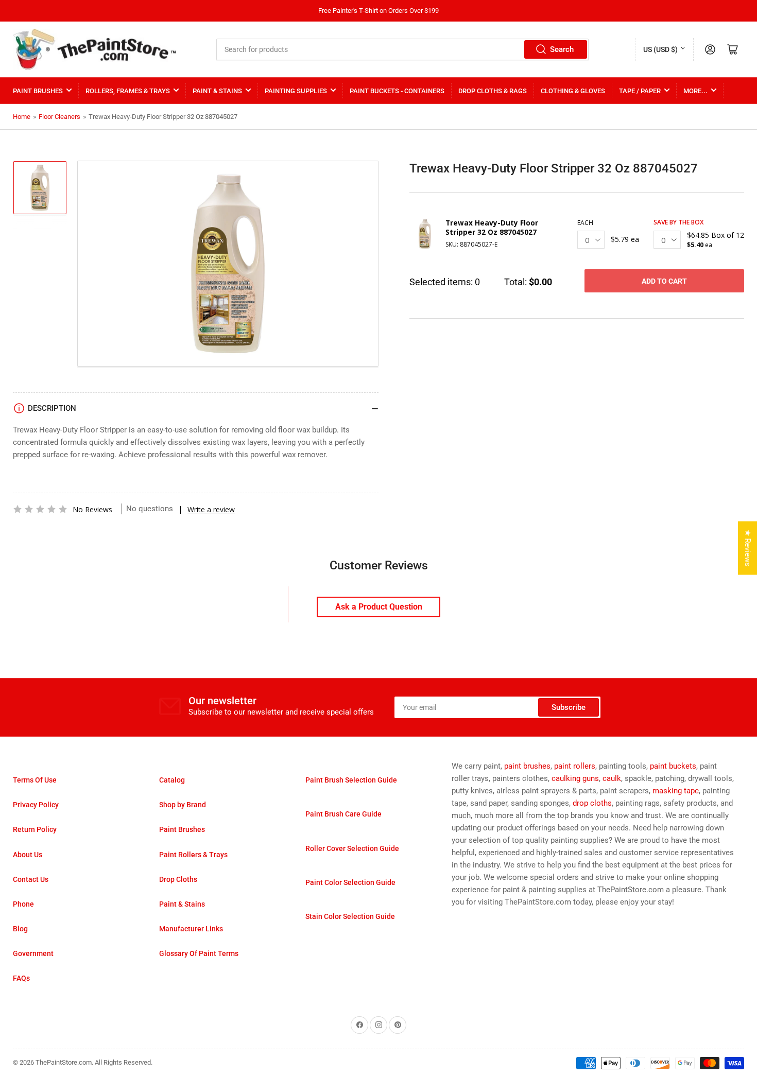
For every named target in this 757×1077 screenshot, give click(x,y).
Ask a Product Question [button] (378, 607)
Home (21, 116)
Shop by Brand (182, 805)
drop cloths (592, 803)
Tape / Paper (640, 91)
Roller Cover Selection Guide (352, 848)
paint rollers (574, 766)
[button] (40, 509)
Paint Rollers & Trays (193, 854)
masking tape (675, 790)
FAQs (21, 978)
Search (562, 49)
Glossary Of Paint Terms (198, 953)
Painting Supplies (296, 91)
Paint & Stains (217, 91)
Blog (20, 929)
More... (695, 91)
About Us (27, 854)
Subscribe (569, 707)
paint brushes (527, 766)
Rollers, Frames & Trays (127, 91)
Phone (23, 904)
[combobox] (402, 49)
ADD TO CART (664, 281)
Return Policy (35, 829)
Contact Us (30, 879)
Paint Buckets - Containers (397, 91)
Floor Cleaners (59, 116)
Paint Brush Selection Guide (351, 780)
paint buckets (673, 766)
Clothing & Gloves (573, 91)
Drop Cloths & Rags (492, 91)
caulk (612, 778)
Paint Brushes (38, 91)
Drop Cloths (178, 879)
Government (33, 953)
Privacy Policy (36, 805)
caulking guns (575, 778)
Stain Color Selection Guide (350, 916)
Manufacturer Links (191, 929)
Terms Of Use (35, 780)
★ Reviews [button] (747, 548)
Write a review (211, 509)
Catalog (172, 780)
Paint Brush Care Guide (343, 814)
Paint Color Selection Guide (350, 882)
